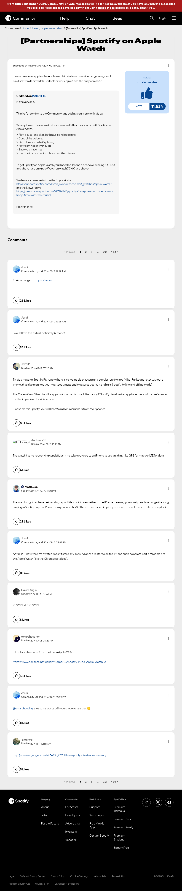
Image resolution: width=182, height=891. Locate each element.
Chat (90, 18)
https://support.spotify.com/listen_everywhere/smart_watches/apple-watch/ (63, 184)
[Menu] (174, 18)
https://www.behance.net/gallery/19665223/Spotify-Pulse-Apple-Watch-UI (59, 662)
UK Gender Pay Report (67, 883)
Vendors (70, 840)
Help (64, 18)
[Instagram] (146, 802)
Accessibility (118, 876)
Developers (72, 815)
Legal (11, 876)
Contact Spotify (99, 835)
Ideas (116, 18)
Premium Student (119, 837)
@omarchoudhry (23, 708)
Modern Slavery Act (19, 883)
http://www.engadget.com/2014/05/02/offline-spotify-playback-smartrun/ (59, 755)
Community (24, 18)
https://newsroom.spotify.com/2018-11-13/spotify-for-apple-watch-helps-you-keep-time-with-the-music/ (64, 193)
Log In (162, 18)
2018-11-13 (39, 96)
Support (94, 807)
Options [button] (168, 65)
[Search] (152, 18)
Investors (71, 832)
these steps (106, 8)
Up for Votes (44, 280)
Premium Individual (119, 809)
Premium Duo (122, 819)
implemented (147, 82)
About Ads (100, 876)
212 (105, 252)
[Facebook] (169, 802)
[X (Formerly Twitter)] (158, 802)
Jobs (44, 815)
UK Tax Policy (42, 883)
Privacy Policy (57, 876)
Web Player (96, 815)
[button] (138, 106)
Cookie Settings (79, 876)
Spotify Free (121, 848)
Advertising (72, 823)
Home (25, 28)
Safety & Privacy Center (32, 876)
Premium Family (123, 827)
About (45, 807)
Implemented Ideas (52, 28)
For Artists (71, 807)
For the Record (50, 823)
